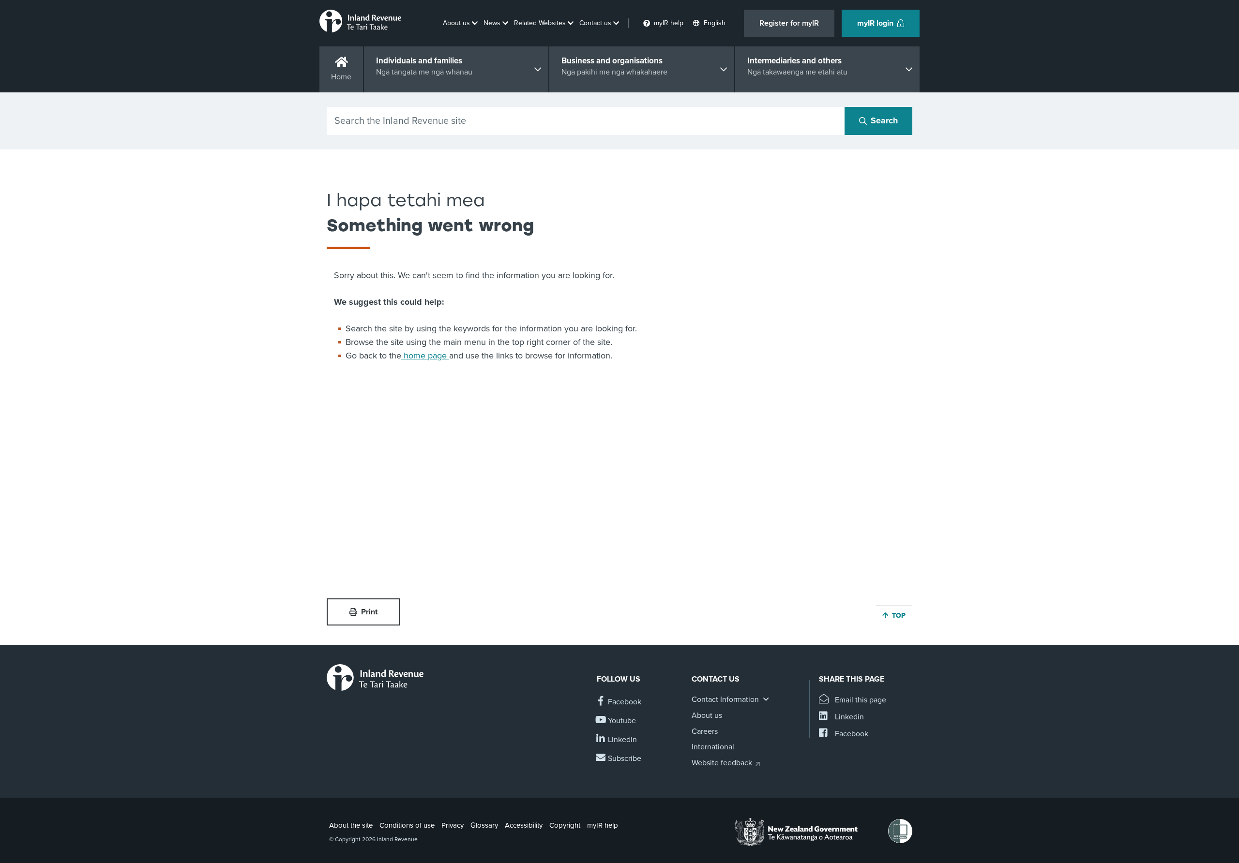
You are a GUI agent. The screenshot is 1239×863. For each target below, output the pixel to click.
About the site (351, 825)
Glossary (484, 825)
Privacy (452, 825)
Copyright (564, 825)
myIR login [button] (875, 23)
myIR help (602, 825)
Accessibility (524, 825)
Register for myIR (789, 23)
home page (425, 355)
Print (369, 612)
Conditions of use (407, 825)
